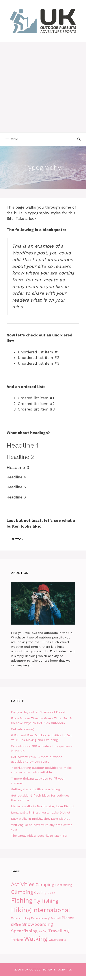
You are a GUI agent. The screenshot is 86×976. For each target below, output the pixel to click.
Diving (51, 893)
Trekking (17, 939)
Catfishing (63, 885)
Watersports (57, 939)
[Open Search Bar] (79, 139)
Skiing (16, 924)
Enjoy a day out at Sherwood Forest (38, 712)
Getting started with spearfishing (35, 789)
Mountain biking (20, 918)
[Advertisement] (43, 87)
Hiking (21, 910)
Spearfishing (24, 930)
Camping (45, 884)
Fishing (21, 900)
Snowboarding (37, 924)
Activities (22, 884)
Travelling (58, 930)
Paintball (56, 918)
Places (68, 918)
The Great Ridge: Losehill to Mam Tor (39, 835)
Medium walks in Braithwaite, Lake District (43, 806)
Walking (35, 938)
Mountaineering (40, 918)
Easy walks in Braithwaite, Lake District (40, 818)
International (51, 910)
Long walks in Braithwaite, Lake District (40, 812)
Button (17, 539)
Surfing (43, 931)
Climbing (22, 892)
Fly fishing (46, 901)
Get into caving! (22, 729)
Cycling (40, 892)
